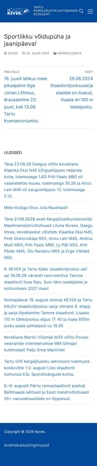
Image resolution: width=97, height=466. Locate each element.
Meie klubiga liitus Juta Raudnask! (36, 207)
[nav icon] (90, 11)
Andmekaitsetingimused (26, 445)
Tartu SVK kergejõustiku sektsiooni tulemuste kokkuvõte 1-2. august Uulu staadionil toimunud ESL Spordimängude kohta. (47, 368)
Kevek (12, 53)
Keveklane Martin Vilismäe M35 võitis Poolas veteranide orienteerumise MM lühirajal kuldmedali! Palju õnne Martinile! (46, 344)
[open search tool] (81, 11)
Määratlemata (69, 53)
